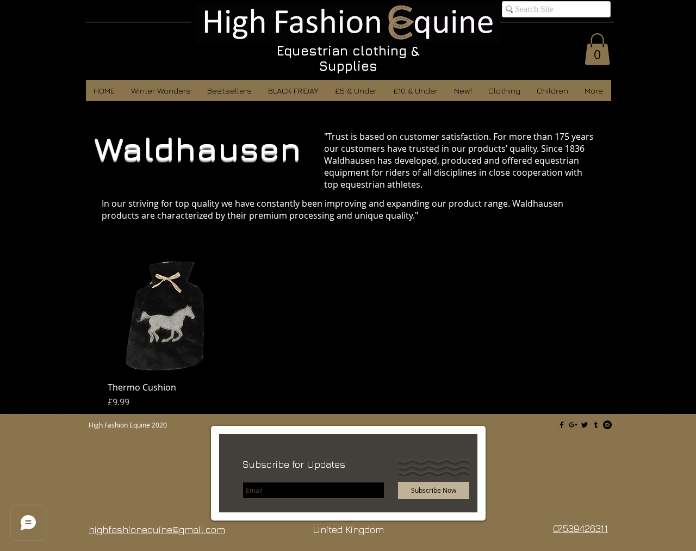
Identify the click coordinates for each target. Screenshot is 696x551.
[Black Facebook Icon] (561, 424)
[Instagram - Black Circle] (607, 424)
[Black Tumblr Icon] (596, 424)
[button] (597, 49)
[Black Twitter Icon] (584, 424)
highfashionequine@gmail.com (157, 529)
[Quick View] (165, 316)
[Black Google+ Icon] (573, 424)
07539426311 (580, 528)
